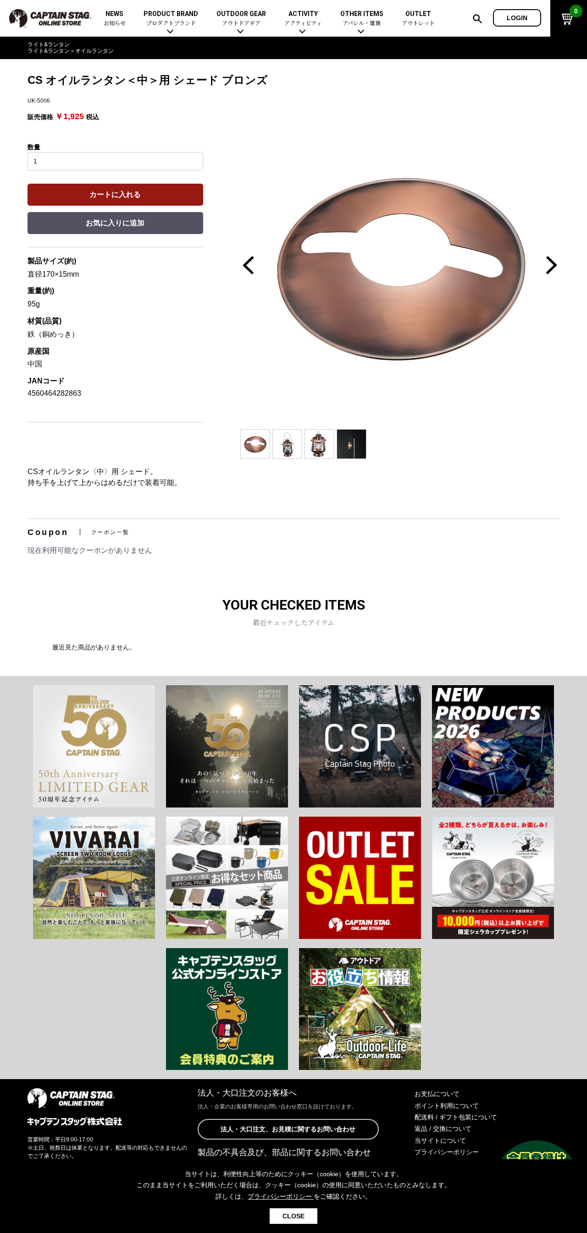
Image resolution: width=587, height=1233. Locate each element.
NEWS (115, 18)
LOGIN (517, 18)
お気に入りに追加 (115, 223)
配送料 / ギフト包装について (456, 1117)
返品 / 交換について (443, 1128)
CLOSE (293, 1216)
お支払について (437, 1093)
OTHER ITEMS (361, 18)
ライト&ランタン (49, 44)
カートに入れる (115, 194)
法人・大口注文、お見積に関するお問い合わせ (288, 1129)
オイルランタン (94, 51)
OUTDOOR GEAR (241, 18)
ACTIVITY (303, 18)
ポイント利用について (447, 1105)
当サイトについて (440, 1140)
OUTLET (418, 18)
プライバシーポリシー (447, 1152)
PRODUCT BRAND (171, 18)
